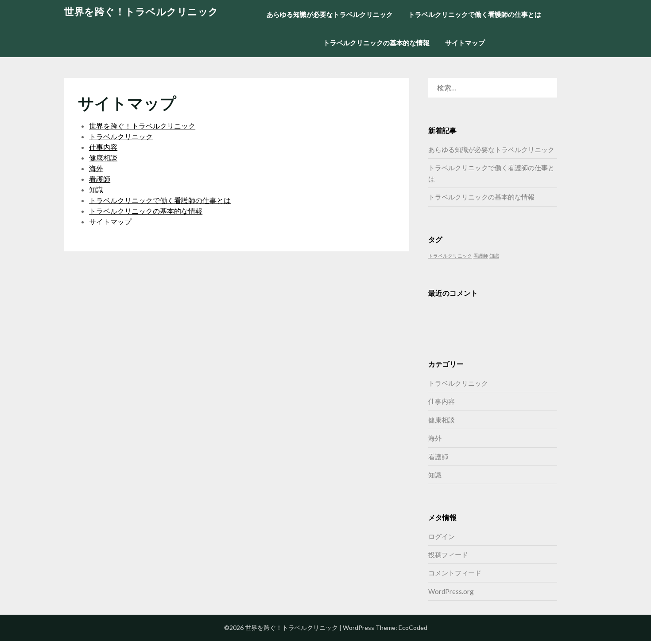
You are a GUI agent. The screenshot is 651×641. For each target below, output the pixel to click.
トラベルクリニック (121, 136)
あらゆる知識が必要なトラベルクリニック (330, 14)
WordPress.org (451, 591)
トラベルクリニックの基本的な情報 (376, 43)
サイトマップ (465, 43)
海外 (96, 168)
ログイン (441, 536)
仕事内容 (103, 147)
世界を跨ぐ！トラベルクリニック (141, 11)
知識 (96, 189)
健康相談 (103, 157)
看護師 (99, 179)
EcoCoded (413, 627)
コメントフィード (454, 573)
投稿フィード (448, 555)
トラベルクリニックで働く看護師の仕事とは (474, 14)
